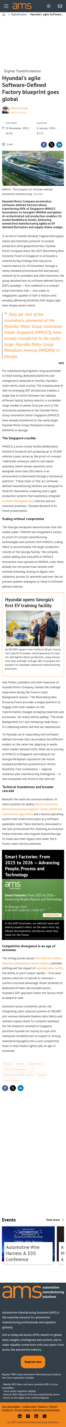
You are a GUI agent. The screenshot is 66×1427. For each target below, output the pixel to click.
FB (29, 1416)
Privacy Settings (23, 1409)
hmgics (20, 1063)
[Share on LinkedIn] (59, 145)
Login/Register (49, 6)
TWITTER (45, 1416)
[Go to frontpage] (22, 6)
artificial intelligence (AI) (17, 501)
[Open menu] (6, 6)
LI (20, 1416)
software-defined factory (18, 1074)
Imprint (53, 1406)
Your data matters (11, 1406)
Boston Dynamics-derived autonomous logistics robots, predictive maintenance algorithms (32, 809)
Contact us (7, 1409)
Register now (33, 1362)
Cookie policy (29, 1406)
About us (43, 1406)
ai (32, 1069)
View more (53, 1219)
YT (37, 1416)
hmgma (8, 1063)
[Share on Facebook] (44, 145)
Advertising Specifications (46, 1409)
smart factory (11, 1080)
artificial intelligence (15, 1069)
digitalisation (35, 1063)
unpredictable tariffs (49, 968)
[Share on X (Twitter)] (51, 145)
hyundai (41, 1074)
